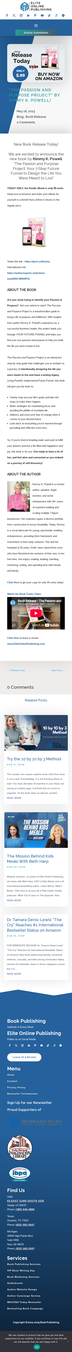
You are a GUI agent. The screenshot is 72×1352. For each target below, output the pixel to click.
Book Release (36, 116)
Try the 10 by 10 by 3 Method (34, 758)
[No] (67, 1341)
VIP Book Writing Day (21, 1270)
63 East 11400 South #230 (25, 1200)
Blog (20, 116)
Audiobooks (15, 1283)
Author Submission (36, 32)
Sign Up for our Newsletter (29, 1103)
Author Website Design (22, 1289)
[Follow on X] (14, 15)
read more (14, 797)
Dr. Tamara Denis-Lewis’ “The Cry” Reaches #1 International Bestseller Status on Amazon (35, 925)
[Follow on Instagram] (21, 15)
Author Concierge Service (24, 1295)
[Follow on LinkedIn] (28, 15)
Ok (36, 1347)
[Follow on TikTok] (49, 15)
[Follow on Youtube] (42, 15)
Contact (12, 1081)
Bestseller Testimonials (22, 1093)
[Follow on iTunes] (56, 15)
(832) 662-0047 (25, 1224)
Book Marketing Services (23, 1277)
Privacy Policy (16, 1087)
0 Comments (26, 122)
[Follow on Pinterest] (35, 15)
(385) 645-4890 (25, 1209)
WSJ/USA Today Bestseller (24, 1302)
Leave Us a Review (24, 1057)
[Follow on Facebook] (7, 15)
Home (10, 1074)
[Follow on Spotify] (63, 15)
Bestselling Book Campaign (25, 1308)
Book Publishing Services (24, 1264)
